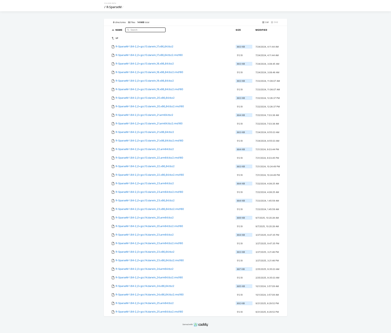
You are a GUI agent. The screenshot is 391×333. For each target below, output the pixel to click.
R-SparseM (114, 7)
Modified (261, 30)
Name (119, 29)
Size (238, 30)
